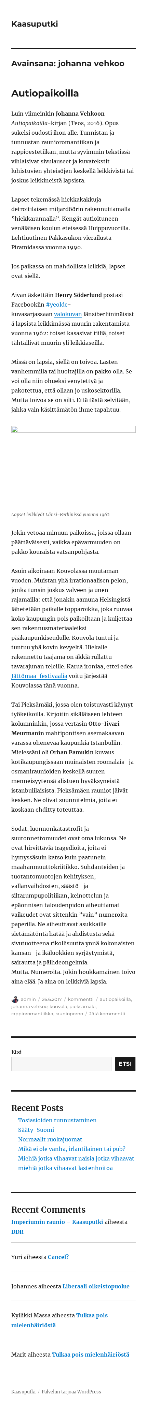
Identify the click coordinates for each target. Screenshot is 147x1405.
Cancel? (58, 1257)
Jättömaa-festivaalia (39, 675)
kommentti (81, 999)
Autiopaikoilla (45, 93)
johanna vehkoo (29, 1006)
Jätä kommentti (107, 1013)
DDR (17, 1231)
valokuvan (68, 314)
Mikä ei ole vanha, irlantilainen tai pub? (71, 1148)
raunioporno (69, 1013)
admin (28, 999)
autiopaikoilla (115, 999)
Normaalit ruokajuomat (50, 1139)
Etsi (16, 1052)
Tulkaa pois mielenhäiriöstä (90, 1354)
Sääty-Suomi (36, 1129)
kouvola (58, 1006)
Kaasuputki (34, 24)
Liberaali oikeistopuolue (96, 1286)
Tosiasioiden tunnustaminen (57, 1120)
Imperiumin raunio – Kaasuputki (57, 1221)
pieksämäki (82, 1006)
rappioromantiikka (32, 1013)
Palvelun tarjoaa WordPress (71, 1392)
